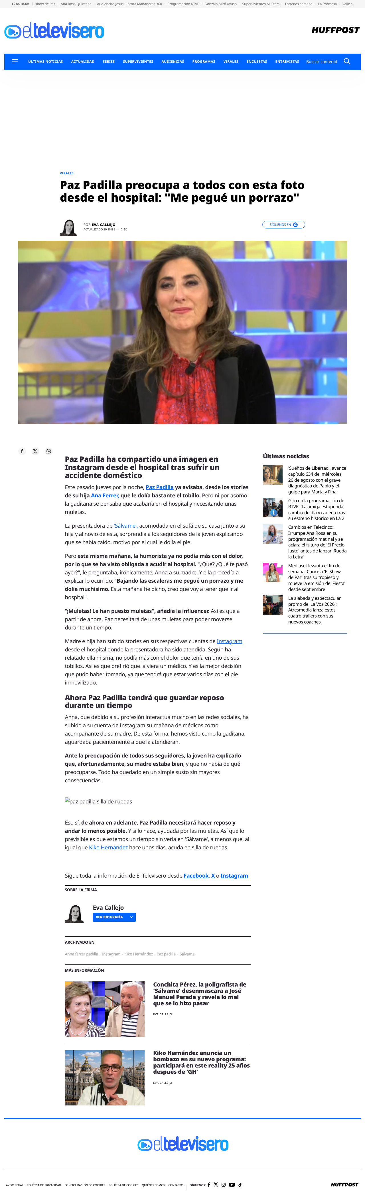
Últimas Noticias (45, 61)
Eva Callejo (103, 224)
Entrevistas (287, 61)
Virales (231, 61)
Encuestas (257, 61)
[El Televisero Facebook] (209, 1185)
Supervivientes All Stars (261, 3)
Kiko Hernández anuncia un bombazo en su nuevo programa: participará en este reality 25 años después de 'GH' (201, 1062)
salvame (187, 954)
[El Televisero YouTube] (232, 1185)
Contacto (175, 1185)
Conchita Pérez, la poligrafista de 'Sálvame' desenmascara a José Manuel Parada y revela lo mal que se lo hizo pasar (199, 994)
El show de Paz (44, 3)
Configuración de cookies (84, 1185)
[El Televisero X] (216, 1185)
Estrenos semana (299, 3)
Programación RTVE (183, 3)
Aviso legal (14, 1185)
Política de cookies (124, 1185)
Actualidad (83, 61)
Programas (203, 61)
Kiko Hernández (108, 847)
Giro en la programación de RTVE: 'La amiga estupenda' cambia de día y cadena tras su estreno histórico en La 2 (316, 509)
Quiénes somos (153, 1185)
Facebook (196, 875)
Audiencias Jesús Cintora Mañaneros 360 (130, 3)
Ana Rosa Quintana (76, 3)
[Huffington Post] (336, 31)
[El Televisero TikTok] (240, 1185)
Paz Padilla (160, 487)
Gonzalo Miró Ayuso (221, 3)
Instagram (229, 641)
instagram (111, 954)
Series (109, 61)
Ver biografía (109, 917)
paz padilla (166, 954)
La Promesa (328, 3)
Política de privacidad (44, 1185)
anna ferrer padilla (81, 954)
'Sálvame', (126, 525)
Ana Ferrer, (105, 495)
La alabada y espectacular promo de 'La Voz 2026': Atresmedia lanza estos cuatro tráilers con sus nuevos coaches (314, 610)
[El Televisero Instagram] (224, 1185)
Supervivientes (138, 61)
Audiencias (172, 61)
